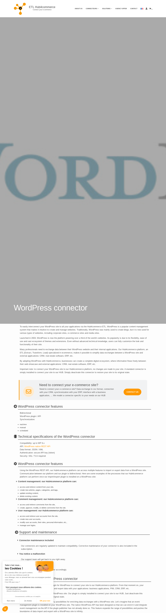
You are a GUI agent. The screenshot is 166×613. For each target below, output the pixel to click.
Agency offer (121, 8)
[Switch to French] (142, 8)
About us (78, 8)
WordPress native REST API (37, 446)
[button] (98, 8)
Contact (133, 8)
